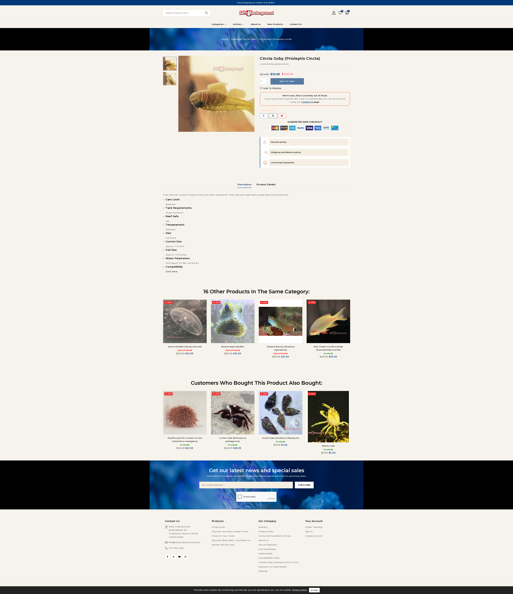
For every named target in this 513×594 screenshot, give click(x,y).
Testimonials (265, 553)
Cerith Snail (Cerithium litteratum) (280, 438)
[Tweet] (273, 116)
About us (264, 540)
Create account (314, 536)
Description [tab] (244, 184)
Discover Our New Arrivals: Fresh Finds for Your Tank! (230, 533)
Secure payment (268, 544)
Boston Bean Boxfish (232, 346)
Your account (314, 521)
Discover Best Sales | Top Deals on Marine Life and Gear (231, 542)
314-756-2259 (176, 548)
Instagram (186, 556)
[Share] (264, 116)
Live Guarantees (267, 549)
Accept (314, 590)
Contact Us (307, 102)
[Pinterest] (282, 116)
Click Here (171, 271)
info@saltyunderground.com (184, 542)
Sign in (309, 531)
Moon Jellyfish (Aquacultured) (185, 346)
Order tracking (313, 527)
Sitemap (263, 571)
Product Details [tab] (266, 184)
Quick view (203, 304)
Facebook (167, 556)
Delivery (263, 527)
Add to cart (287, 81)
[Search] (206, 13)
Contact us (172, 521)
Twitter (173, 556)
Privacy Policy (266, 531)
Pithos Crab (328, 446)
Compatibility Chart (269, 558)
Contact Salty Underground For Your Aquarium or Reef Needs (279, 564)
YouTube (179, 556)
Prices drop (218, 527)
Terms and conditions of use (275, 536)
